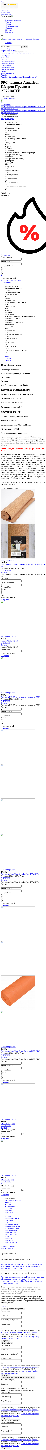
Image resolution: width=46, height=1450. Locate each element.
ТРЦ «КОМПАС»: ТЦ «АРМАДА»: (21, 1266)
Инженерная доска (8, 61)
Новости (8, 30)
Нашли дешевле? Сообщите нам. (13, 1309)
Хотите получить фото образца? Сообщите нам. (18, 1377)
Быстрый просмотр (8, 560)
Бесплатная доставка (13, 20)
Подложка (9, 1240)
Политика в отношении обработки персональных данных (22, 1278)
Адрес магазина (7, 2)
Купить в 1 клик (7, 280)
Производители (11, 1242)
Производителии (7, 69)
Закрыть (4, 572)
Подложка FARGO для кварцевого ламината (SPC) (20, 697)
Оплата (8, 22)
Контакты (4, 10)
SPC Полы (9, 1220)
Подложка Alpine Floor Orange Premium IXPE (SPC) (20, 1051)
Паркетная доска (7, 63)
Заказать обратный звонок (11, 1420)
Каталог (8, 43)
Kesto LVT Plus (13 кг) (9, 641)
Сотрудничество (7, 14)
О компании (5, 12)
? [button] (1, 276)
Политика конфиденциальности (13, 1277)
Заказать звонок (21, 51)
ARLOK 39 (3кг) (7, 1180)
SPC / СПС (5, 57)
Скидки (8, 24)
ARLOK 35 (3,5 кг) (8, 1124)
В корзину (18, 280)
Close (3, 1306)
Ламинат (4, 59)
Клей (7, 1236)
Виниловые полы (12, 1218)
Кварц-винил (6, 55)
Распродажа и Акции (13, 1234)
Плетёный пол (6, 65)
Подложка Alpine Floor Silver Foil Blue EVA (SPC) (20, 874)
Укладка (8, 28)
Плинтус (8, 1238)
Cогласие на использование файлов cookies (19, 1280)
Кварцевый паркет (8, 67)
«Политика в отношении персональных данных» (19, 1332)
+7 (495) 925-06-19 (8, 51)
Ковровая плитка (11, 1232)
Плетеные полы (11, 1230)
